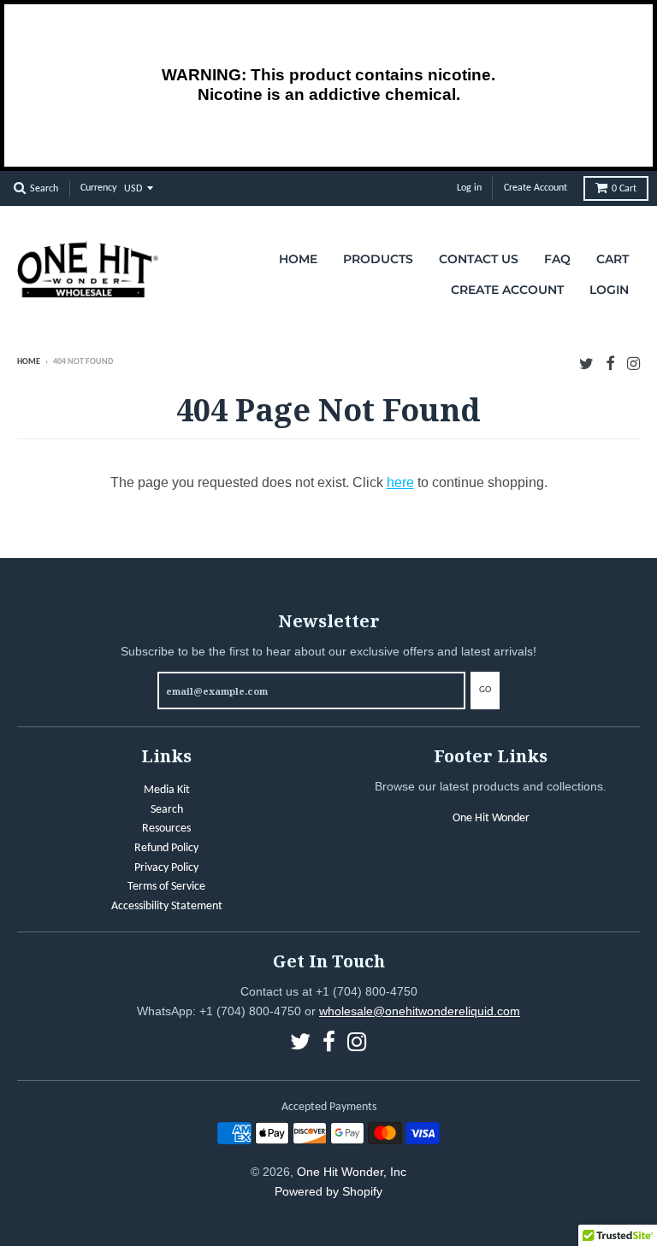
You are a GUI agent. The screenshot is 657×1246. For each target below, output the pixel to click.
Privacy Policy (166, 867)
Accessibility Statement (166, 906)
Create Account (535, 188)
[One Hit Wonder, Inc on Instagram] (633, 363)
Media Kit (167, 790)
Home (298, 259)
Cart (624, 189)
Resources (166, 828)
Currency (98, 188)
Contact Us (478, 259)
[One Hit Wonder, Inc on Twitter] (586, 363)
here (400, 482)
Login (609, 289)
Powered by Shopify (328, 1191)
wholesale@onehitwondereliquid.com (419, 1011)
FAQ (557, 259)
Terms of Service (166, 886)
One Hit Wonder (491, 818)
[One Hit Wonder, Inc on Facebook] (610, 363)
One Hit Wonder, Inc (351, 1171)
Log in (469, 188)
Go (485, 690)
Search (167, 809)
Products (378, 259)
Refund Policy (166, 848)
